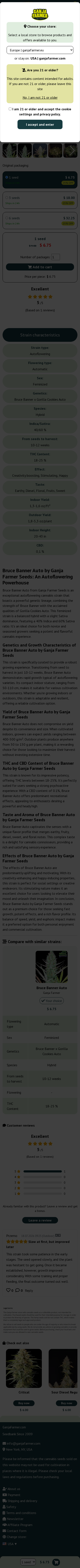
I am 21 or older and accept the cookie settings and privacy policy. (41, 111)
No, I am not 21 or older (40, 97)
